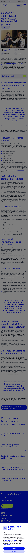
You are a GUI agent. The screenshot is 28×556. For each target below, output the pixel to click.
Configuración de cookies (10, 540)
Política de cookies (7, 544)
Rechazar (14, 551)
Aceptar (14, 548)
